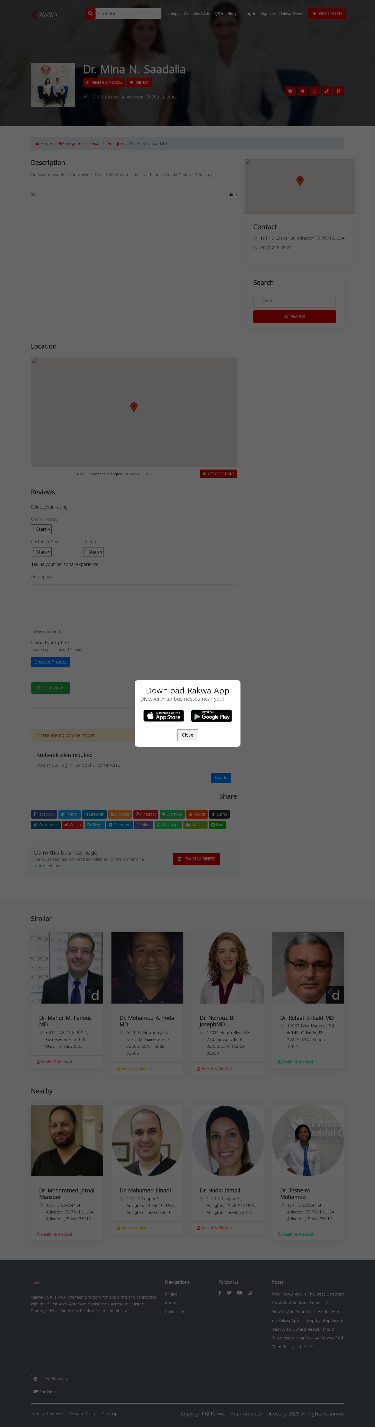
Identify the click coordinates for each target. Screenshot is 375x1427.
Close (187, 735)
